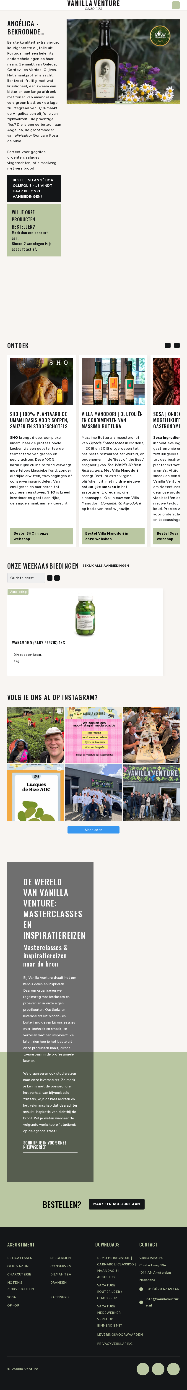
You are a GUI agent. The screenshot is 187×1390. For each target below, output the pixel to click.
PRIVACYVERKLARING (115, 1344)
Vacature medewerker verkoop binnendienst (110, 1315)
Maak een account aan (116, 1204)
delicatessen (20, 1258)
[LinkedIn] (158, 1369)
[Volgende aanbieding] (57, 578)
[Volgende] (177, 345)
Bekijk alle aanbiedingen (106, 566)
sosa (11, 1297)
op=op (13, 1305)
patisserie (60, 1297)
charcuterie (19, 1274)
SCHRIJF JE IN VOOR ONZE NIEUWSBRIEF (45, 1145)
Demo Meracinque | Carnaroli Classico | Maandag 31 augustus (116, 1267)
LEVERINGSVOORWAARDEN (120, 1335)
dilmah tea (60, 1274)
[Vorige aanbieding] (49, 578)
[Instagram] (173, 1369)
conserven (60, 1266)
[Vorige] (168, 345)
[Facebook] (143, 1369)
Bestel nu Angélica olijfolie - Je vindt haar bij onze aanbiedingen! (33, 188)
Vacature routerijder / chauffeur (109, 1291)
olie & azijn (18, 1266)
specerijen (60, 1258)
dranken (58, 1283)
